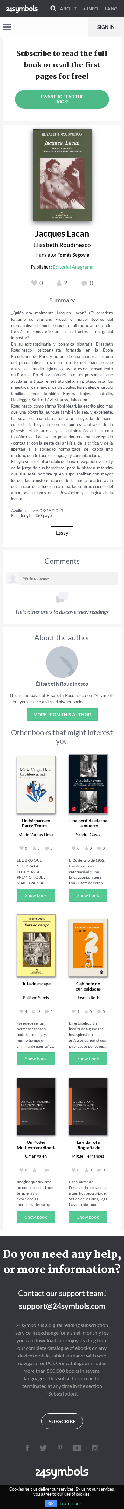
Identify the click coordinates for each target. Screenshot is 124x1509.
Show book (36, 895)
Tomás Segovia (73, 255)
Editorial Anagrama (73, 267)
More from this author (62, 714)
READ (62, 172)
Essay (62, 533)
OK (51, 1504)
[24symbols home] (22, 8)
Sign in (105, 27)
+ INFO (90, 8)
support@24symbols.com (62, 1305)
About (68, 8)
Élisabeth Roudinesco (62, 244)
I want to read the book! (62, 99)
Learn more (70, 1503)
